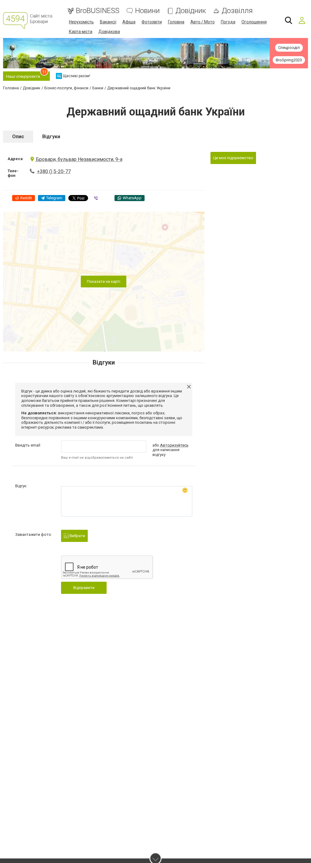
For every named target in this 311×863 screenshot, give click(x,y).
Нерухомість (81, 21)
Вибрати (77, 535)
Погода (228, 21)
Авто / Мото (202, 21)
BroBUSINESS (97, 11)
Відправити (83, 587)
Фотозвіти (152, 21)
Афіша (128, 21)
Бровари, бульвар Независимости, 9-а (79, 159)
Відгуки (51, 136)
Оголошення (254, 21)
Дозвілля (237, 11)
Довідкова (109, 31)
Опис (18, 136)
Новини (147, 11)
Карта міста (80, 31)
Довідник (191, 11)
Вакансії (108, 21)
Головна (176, 21)
